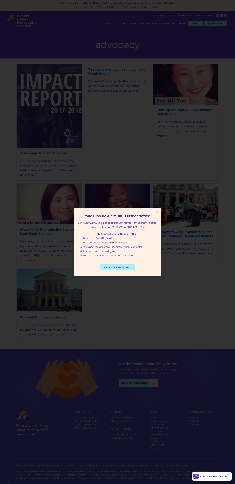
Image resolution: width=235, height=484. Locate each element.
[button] (157, 212)
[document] (117, 242)
